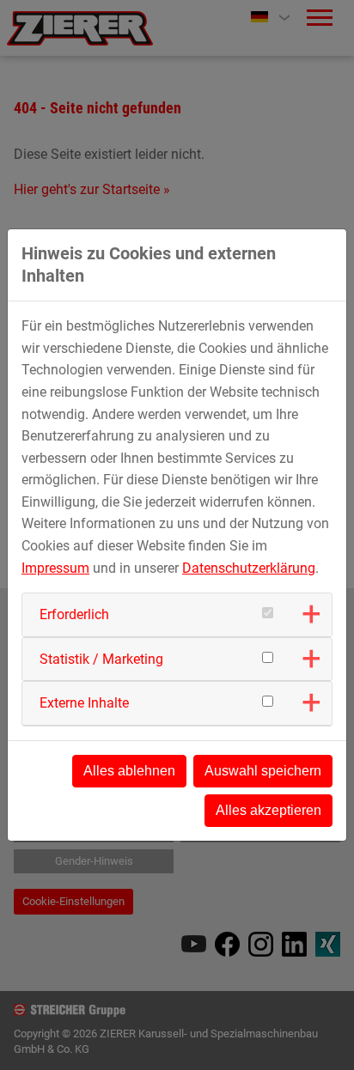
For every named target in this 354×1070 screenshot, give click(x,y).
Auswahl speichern (262, 770)
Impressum (55, 568)
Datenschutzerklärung (248, 568)
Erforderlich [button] (74, 614)
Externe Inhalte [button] (84, 703)
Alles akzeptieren (268, 810)
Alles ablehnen (129, 770)
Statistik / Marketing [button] (101, 659)
